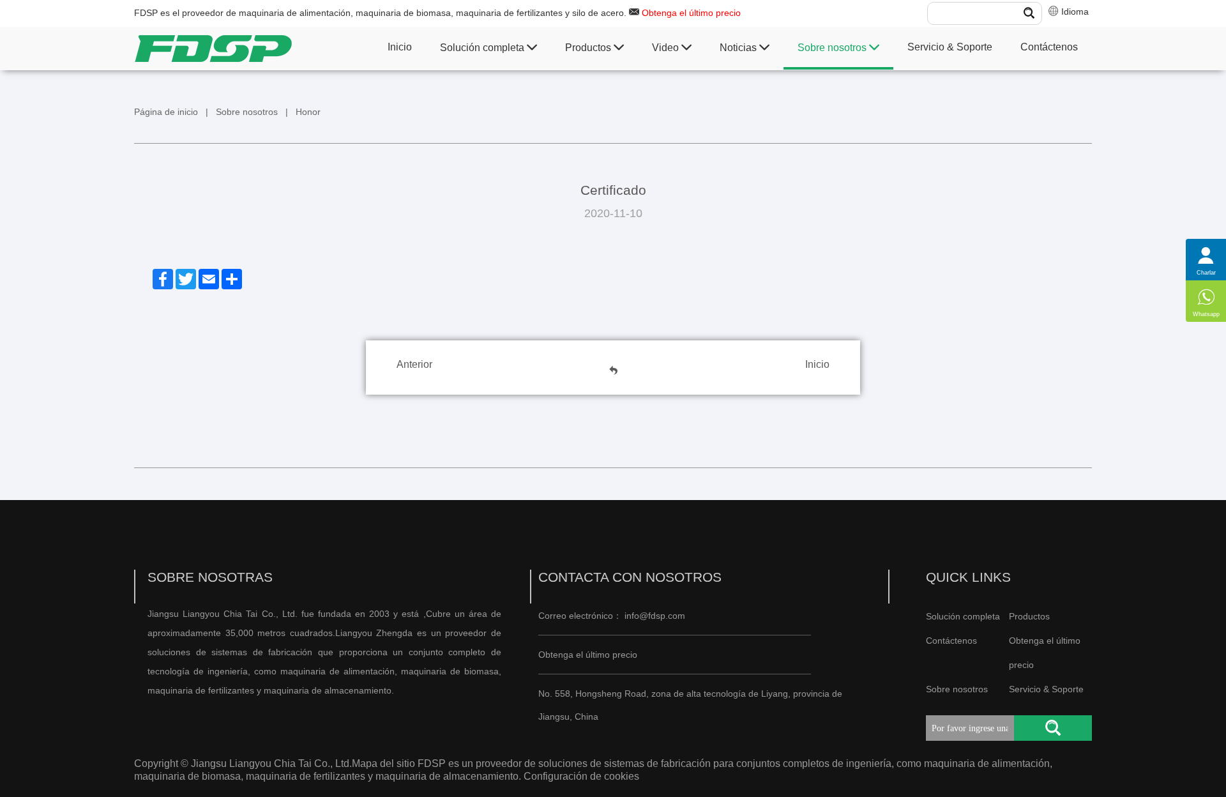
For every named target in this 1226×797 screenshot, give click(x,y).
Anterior (414, 364)
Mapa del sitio (383, 763)
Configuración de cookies (580, 776)
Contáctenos (1049, 47)
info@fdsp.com (654, 616)
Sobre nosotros (833, 47)
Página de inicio (166, 112)
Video (666, 47)
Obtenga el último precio (691, 13)
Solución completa (483, 47)
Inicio (400, 47)
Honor (308, 112)
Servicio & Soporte (949, 47)
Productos (589, 47)
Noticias (739, 47)
